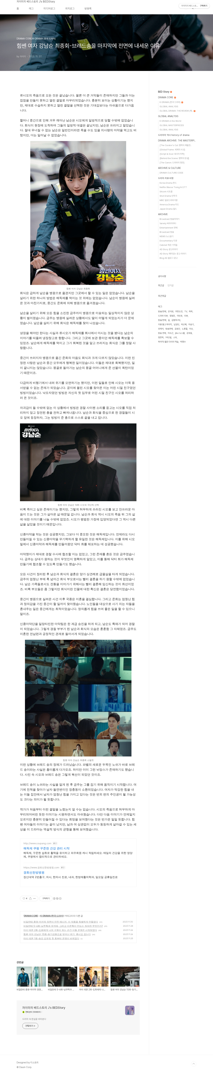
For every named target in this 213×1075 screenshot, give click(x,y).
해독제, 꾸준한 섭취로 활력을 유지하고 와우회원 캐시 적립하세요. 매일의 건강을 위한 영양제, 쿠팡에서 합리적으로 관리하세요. (77, 854)
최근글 (161, 285)
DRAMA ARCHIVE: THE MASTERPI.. (177, 140)
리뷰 (186, 316)
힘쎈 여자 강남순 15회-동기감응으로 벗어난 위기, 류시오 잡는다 (57, 934)
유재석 (161, 329)
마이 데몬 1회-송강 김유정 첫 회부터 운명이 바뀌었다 (51, 938)
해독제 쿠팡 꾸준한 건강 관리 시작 (46, 848)
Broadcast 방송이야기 (169, 219)
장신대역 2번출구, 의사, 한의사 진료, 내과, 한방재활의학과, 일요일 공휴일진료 (70, 877)
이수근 (170, 333)
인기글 (171, 285)
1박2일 (168, 337)
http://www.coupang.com (37, 843)
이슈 (191, 329)
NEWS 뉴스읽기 (166, 236)
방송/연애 (162, 320)
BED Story (164, 91)
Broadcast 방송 (167, 232)
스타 (175, 337)
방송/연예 (162, 311)
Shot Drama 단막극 (168, 196)
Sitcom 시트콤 (166, 191)
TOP (193, 1064)
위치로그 (70, 8)
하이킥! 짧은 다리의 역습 (168, 342)
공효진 (177, 329)
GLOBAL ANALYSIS (169, 106)
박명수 (183, 342)
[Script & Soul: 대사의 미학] (172, 154)
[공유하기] (30, 898)
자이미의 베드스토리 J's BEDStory (36, 1)
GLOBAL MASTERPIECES (172, 125)
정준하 (161, 337)
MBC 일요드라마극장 (169, 200)
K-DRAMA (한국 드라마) (52, 915)
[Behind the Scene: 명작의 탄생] (174, 158)
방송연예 (169, 329)
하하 (191, 311)
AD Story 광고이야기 (169, 249)
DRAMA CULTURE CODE (171, 173)
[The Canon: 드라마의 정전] (172, 162)
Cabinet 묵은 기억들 (168, 245)
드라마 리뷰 (163, 316)
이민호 (179, 316)
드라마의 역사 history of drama (173, 135)
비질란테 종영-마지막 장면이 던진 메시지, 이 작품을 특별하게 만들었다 (60, 921)
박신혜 (184, 324)
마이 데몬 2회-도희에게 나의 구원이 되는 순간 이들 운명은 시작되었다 (60, 930)
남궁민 (176, 324)
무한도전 (179, 311)
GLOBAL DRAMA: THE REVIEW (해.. (176, 111)
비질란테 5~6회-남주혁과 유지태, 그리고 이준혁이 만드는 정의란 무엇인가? (63, 925)
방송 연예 (162, 333)
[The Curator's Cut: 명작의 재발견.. (175, 145)
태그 (31, 8)
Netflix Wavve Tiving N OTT (173, 187)
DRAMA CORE (31, 915)
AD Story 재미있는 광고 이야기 (173, 253)
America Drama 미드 (169, 204)
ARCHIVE (163, 214)
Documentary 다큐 (168, 240)
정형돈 (172, 316)
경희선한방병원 (33, 872)
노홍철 (184, 329)
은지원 (170, 311)
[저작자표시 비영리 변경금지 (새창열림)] (57, 898)
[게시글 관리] (34, 898)
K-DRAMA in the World (170, 121)
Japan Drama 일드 (168, 209)
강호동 (189, 333)
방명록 (88, 8)
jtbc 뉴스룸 (180, 333)
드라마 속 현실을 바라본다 (34, 1019)
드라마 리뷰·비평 (165, 178)
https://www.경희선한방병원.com (41, 867)
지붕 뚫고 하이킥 (165, 324)
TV (185, 311)
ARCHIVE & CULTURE (169, 168)
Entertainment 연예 (168, 227)
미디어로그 (49, 8)
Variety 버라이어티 (168, 223)
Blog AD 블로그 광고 (169, 258)
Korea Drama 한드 (168, 183)
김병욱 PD (176, 320)
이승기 (191, 324)
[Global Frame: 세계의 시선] (172, 149)
